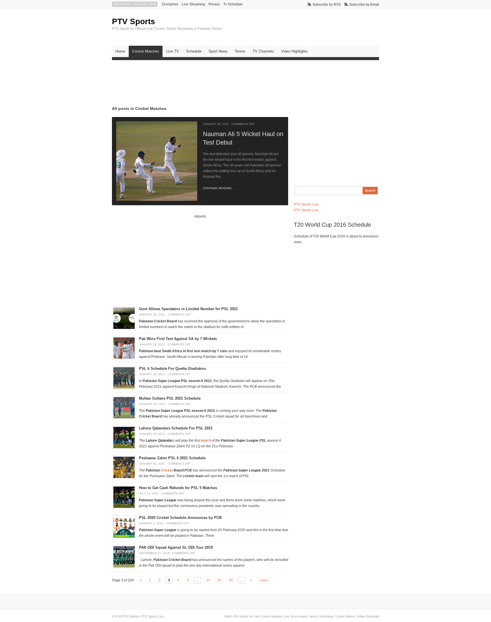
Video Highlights (294, 51)
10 (208, 580)
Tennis (240, 51)
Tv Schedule (233, 4)
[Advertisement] (215, 78)
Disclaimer (170, 4)
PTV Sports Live (306, 204)
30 (231, 580)
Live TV (172, 51)
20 (219, 580)
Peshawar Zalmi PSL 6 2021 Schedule (172, 458)
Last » (264, 580)
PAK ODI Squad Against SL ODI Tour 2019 (176, 547)
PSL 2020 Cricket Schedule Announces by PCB (180, 517)
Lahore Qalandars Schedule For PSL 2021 (176, 428)
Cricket (167, 470)
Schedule (193, 51)
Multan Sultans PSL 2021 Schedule (170, 398)
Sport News (218, 51)
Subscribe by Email (364, 5)
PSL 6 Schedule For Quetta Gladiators (172, 368)
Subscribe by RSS (327, 5)
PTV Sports (133, 21)
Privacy (214, 4)
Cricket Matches (145, 51)
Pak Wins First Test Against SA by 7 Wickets (178, 339)
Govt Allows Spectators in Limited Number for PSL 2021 (188, 309)
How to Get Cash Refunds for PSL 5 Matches (178, 488)
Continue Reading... (218, 188)
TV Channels (263, 51)
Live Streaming (193, 4)
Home (120, 51)
